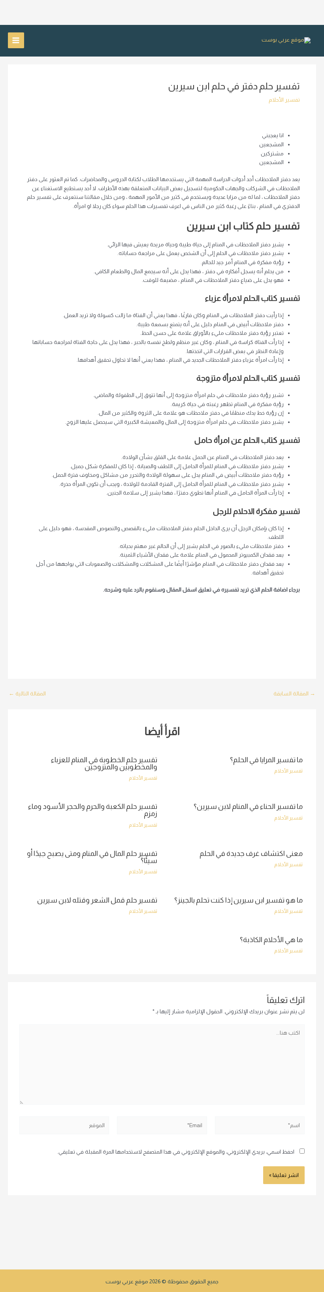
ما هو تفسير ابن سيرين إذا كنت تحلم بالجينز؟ (238, 900)
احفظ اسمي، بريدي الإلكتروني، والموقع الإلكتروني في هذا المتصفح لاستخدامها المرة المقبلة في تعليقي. (175, 1152)
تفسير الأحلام (284, 100)
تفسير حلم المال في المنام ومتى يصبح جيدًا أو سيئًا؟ (92, 857)
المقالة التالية (27, 694)
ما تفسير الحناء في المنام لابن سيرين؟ (248, 806)
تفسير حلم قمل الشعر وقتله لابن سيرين (97, 900)
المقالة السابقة (294, 694)
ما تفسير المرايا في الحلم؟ (266, 760)
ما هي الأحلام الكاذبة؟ (271, 939)
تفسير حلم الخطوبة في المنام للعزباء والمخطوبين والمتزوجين (104, 763)
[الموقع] (64, 1127)
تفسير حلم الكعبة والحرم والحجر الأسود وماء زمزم (92, 810)
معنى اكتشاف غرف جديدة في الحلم (251, 853)
